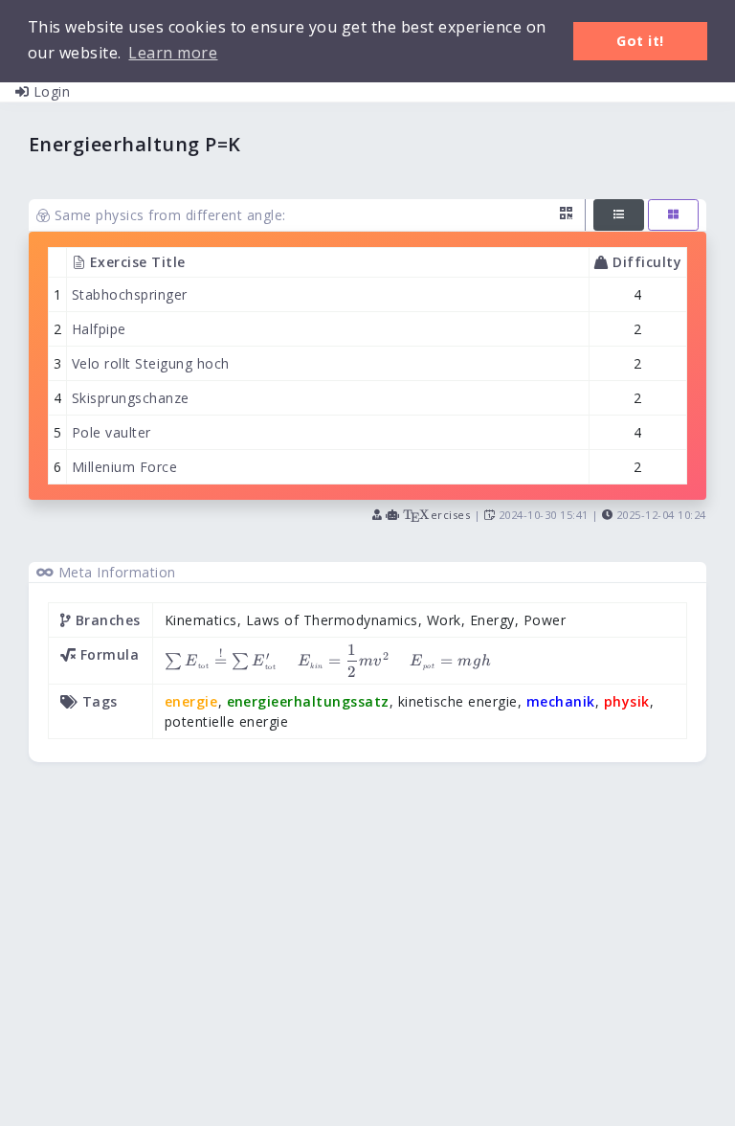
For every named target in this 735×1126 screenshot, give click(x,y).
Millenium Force (125, 467)
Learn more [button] (172, 52)
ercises (436, 514)
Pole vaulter (111, 432)
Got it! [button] (640, 41)
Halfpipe (99, 329)
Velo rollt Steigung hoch (151, 363)
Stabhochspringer (130, 294)
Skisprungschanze (130, 398)
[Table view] (618, 215)
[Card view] (673, 215)
